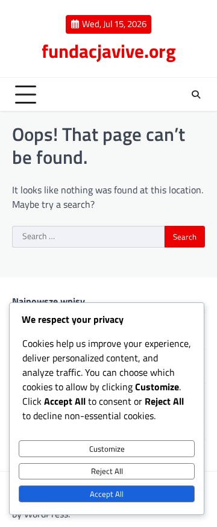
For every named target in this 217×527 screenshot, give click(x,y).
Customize (107, 449)
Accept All (107, 494)
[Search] (196, 95)
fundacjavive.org (109, 51)
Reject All (107, 471)
